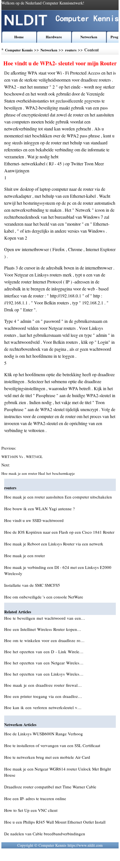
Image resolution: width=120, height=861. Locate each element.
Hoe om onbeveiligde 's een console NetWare (43, 597)
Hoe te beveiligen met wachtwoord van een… (44, 618)
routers (70, 50)
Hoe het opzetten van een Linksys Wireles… (43, 674)
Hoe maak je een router (24, 555)
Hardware (54, 36)
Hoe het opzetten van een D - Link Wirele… (43, 651)
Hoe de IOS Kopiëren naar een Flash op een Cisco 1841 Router (59, 532)
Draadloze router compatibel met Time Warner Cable (50, 787)
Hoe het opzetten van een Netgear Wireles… (43, 663)
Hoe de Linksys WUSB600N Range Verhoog (43, 733)
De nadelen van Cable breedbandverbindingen (44, 833)
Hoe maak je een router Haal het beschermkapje (38, 473)
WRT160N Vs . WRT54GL (22, 456)
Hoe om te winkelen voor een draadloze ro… (44, 640)
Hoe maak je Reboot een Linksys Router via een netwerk (53, 544)
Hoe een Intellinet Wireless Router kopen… (42, 629)
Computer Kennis (19, 50)
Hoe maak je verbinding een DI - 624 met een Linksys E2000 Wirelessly (57, 570)
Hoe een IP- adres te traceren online (35, 798)
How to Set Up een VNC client (30, 810)
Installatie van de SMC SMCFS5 (32, 585)
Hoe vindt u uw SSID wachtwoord (34, 520)
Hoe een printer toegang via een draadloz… (43, 696)
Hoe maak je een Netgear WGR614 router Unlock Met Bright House (57, 772)
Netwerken (88, 36)
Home (19, 36)
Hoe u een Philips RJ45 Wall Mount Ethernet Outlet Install (54, 822)
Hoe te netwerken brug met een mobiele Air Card (47, 757)
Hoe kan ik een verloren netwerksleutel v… (42, 707)
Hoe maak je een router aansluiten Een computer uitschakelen (58, 497)
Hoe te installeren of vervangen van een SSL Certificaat (52, 745)
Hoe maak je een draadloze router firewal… (43, 685)
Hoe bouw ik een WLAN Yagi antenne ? (39, 508)
